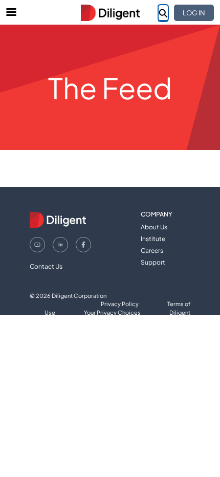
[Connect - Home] (110, 13)
